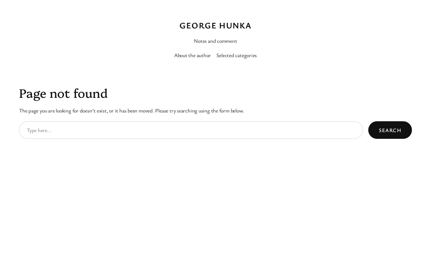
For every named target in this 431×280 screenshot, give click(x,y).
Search (390, 130)
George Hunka (215, 25)
